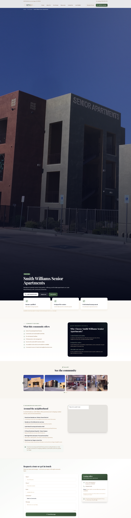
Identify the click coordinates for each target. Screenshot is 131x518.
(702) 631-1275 (88, 486)
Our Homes (55, 5)
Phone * (27, 483)
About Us (49, 5)
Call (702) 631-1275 (32, 294)
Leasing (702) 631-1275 (102, 1)
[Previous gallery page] (23, 383)
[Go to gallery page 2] (65, 392)
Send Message (52, 514)
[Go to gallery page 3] (66, 392)
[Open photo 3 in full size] (76, 383)
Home (42, 5)
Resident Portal (90, 5)
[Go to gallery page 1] (64, 392)
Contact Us (70, 5)
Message (28, 502)
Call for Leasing (102, 5)
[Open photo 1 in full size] (33, 383)
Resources (63, 5)
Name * (27, 476)
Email (27, 489)
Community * (28, 495)
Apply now (43, 294)
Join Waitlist (78, 5)
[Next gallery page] (107, 383)
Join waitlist (53, 294)
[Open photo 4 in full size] (97, 383)
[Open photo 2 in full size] (55, 383)
